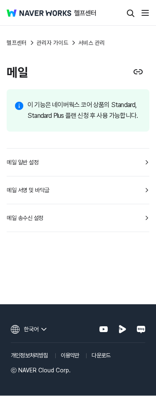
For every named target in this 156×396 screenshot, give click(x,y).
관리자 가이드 (52, 42)
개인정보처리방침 (29, 355)
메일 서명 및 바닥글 (28, 190)
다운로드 (101, 355)
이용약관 (70, 355)
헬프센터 (17, 42)
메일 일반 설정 (22, 162)
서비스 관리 (91, 42)
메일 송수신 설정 (25, 218)
